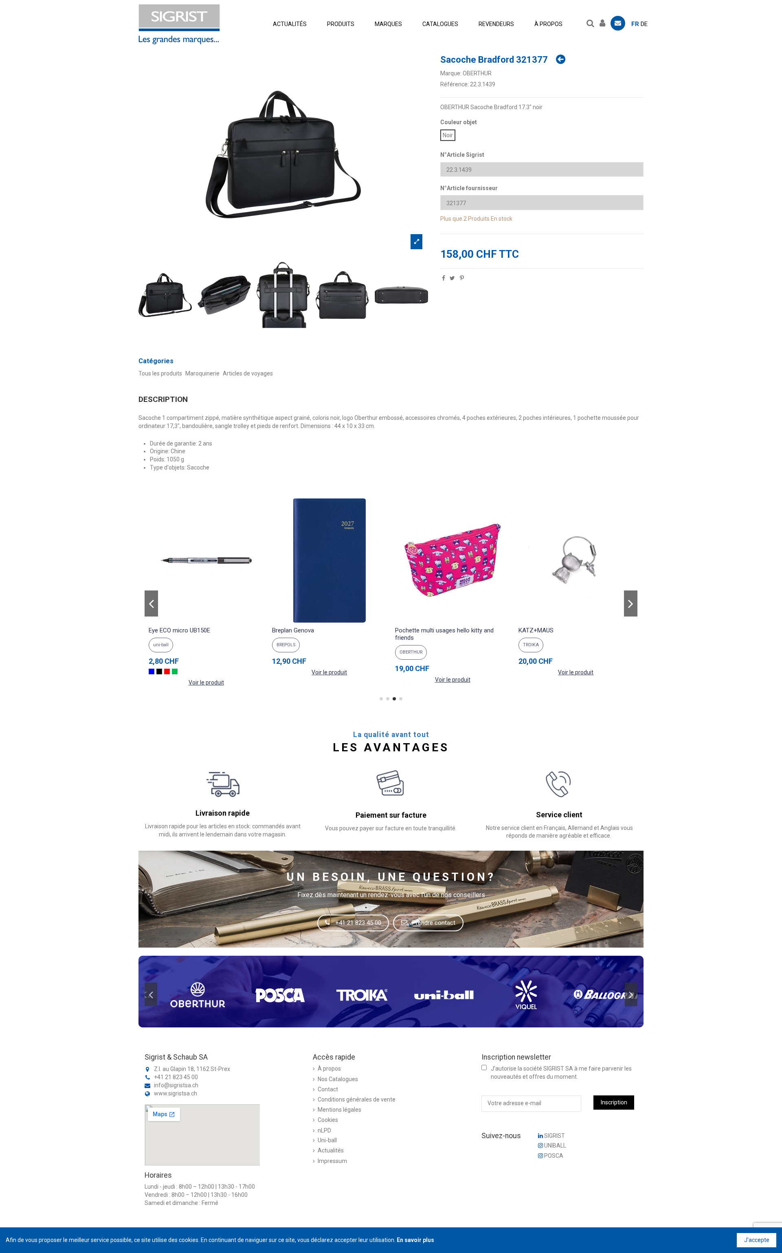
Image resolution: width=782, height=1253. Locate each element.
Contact (328, 1089)
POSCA (553, 1155)
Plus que (451, 218)
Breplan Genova (293, 630)
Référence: (454, 84)
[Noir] (159, 671)
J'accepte (756, 1240)
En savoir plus (415, 1240)
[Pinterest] (462, 278)
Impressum (332, 1161)
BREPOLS (286, 644)
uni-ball (161, 644)
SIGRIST (554, 1135)
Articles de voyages (248, 373)
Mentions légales (339, 1109)
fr (635, 24)
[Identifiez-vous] (604, 22)
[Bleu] (151, 671)
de (644, 24)
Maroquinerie (202, 373)
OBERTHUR (477, 73)
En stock (501, 218)
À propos (329, 1068)
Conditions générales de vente (356, 1099)
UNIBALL (554, 1145)
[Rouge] (167, 671)
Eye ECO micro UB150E (179, 630)
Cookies (328, 1120)
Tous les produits (160, 373)
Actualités (331, 1150)
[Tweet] (452, 278)
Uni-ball (327, 1140)
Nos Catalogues (338, 1079)
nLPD (324, 1130)
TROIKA (531, 644)
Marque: (450, 73)
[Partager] (443, 278)
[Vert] (175, 671)
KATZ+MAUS (536, 630)
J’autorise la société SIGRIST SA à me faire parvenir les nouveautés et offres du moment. (561, 1072)
